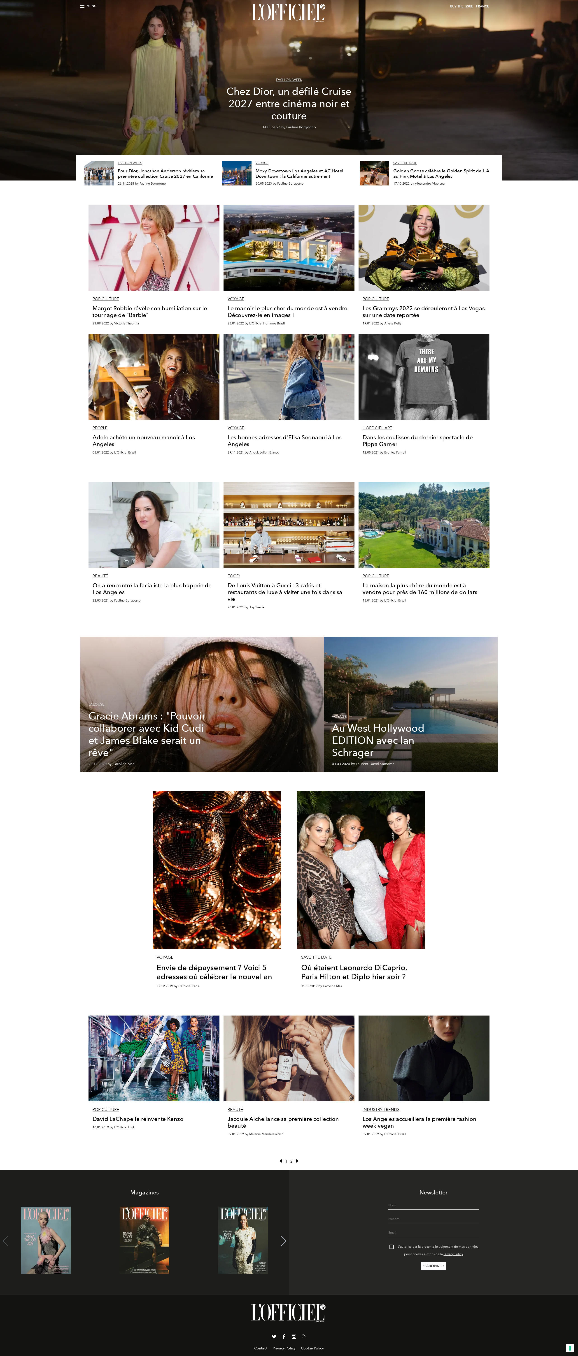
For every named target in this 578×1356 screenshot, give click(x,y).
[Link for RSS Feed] (304, 1337)
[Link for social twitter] (274, 1337)
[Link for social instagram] (294, 1337)
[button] (284, 1241)
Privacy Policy (453, 1254)
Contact (260, 1348)
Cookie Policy (312, 1348)
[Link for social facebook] (284, 1337)
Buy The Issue (461, 6)
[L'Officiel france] (289, 13)
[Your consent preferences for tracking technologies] (570, 1348)
